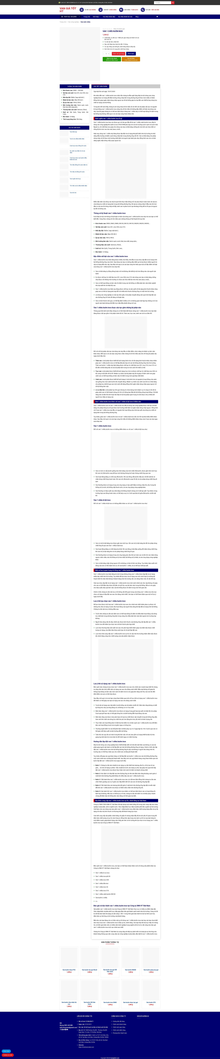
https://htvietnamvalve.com (86, 1047)
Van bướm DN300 (130, 970)
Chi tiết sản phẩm (100, 86)
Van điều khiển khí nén (125, 17)
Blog (137, 17)
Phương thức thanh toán (120, 1033)
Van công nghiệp (73, 22)
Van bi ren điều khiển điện (77, 139)
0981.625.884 (155, 9)
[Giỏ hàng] (157, 16)
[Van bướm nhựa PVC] (69, 958)
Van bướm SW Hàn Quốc (89, 1003)
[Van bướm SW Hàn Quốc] (89, 990)
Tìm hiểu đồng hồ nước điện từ (78, 165)
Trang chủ (87, 17)
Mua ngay (131, 53)
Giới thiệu (96, 17)
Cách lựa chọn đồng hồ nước (78, 146)
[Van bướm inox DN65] (110, 990)
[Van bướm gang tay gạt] (151, 958)
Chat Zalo (6, 1051)
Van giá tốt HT (68, 10)
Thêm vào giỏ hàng (118, 53)
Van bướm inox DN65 (110, 1002)
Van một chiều (85, 22)
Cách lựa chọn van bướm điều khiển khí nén (78, 158)
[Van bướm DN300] (130, 958)
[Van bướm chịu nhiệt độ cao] (69, 990)
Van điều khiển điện (109, 17)
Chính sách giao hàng (119, 1027)
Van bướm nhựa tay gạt (130, 1002)
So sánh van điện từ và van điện (77, 151)
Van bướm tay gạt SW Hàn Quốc (110, 970)
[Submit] (172, 2)
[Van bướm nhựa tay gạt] (130, 990)
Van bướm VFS (151, 1002)
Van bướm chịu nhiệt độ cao (69, 1003)
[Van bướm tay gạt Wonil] (89, 958)
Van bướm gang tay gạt (151, 970)
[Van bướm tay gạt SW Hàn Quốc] (110, 958)
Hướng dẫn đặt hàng (119, 1021)
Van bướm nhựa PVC (69, 970)
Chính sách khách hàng (119, 1024)
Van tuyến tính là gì (75, 179)
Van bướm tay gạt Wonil (89, 970)
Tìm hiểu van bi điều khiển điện (78, 185)
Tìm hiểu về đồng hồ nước (77, 172)
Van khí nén (73, 192)
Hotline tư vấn (7, 1055)
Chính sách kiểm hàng (119, 1030)
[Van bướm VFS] (151, 990)
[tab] (100, 86)
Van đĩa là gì (73, 132)
